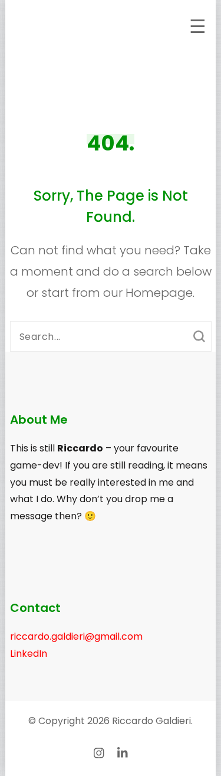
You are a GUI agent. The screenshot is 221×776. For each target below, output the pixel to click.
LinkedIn (28, 653)
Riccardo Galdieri (151, 721)
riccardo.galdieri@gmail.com (76, 636)
